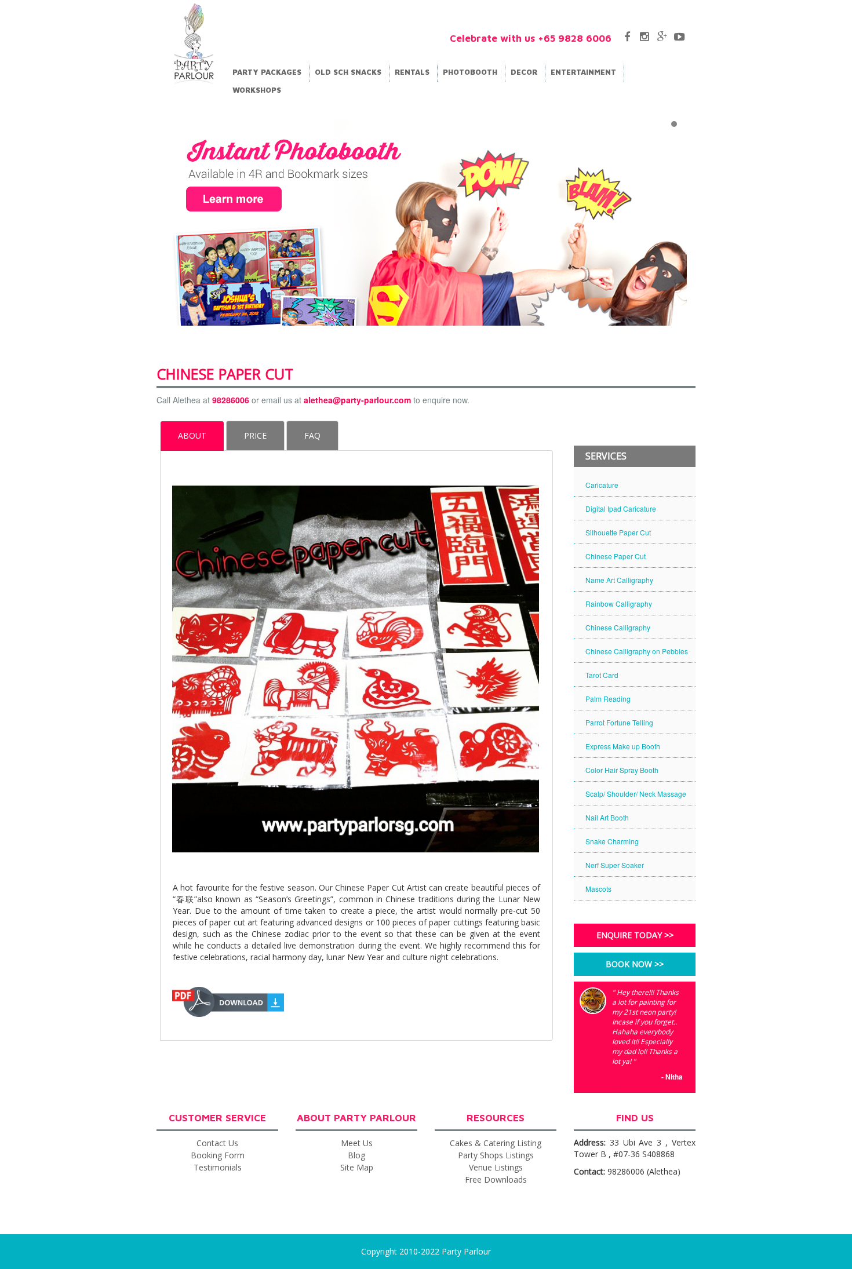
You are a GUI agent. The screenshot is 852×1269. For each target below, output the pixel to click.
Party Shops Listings (496, 1155)
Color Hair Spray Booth (621, 770)
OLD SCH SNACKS (349, 71)
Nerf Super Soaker (614, 865)
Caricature (601, 485)
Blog (356, 1155)
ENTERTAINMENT (584, 71)
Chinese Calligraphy (617, 627)
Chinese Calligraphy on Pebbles (636, 651)
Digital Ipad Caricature (620, 508)
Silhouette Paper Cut (618, 532)
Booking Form (218, 1155)
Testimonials (218, 1167)
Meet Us (357, 1142)
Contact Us (217, 1142)
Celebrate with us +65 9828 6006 (530, 38)
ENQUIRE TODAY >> (634, 934)
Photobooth (471, 71)
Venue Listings (496, 1167)
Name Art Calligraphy (619, 580)
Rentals (413, 71)
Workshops (256, 89)
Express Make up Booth (622, 746)
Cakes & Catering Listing (495, 1142)
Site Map (356, 1167)
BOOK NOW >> (635, 963)
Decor (525, 71)
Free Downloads (496, 1179)
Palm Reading (608, 698)
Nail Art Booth (607, 817)
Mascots (598, 889)
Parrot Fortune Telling (619, 722)
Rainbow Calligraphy (618, 603)
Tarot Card (601, 675)
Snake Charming (612, 841)
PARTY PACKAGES (268, 71)
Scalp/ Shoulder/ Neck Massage (635, 793)
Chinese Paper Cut (615, 556)
